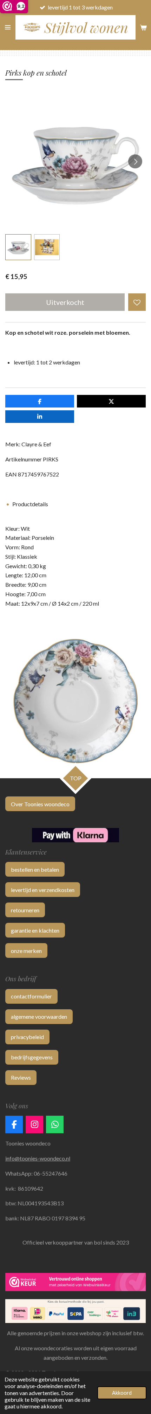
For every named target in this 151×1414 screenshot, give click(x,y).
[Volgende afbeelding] (135, 161)
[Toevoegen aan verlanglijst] (137, 302)
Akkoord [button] (122, 1393)
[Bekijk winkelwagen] (143, 27)
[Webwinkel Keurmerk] (75, 1283)
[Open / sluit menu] (7, 27)
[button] (18, 247)
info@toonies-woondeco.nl (37, 1158)
